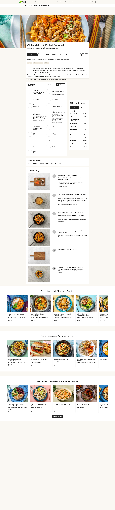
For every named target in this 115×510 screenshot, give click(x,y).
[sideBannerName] (79, 90)
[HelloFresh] (22, 2)
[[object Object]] (82, 54)
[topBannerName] (57, 11)
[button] (46, 84)
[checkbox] (27, 51)
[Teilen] (86, 54)
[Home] (25, 6)
